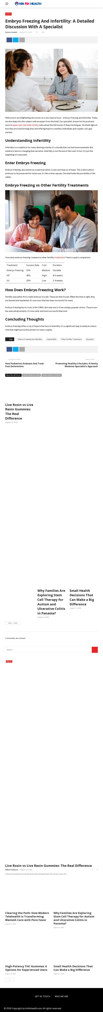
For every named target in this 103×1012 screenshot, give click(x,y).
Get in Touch (42, 996)
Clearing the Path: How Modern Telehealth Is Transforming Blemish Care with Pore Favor (27, 916)
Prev (10, 623)
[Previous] (7, 979)
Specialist (90, 339)
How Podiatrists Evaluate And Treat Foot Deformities (24, 365)
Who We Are (61, 996)
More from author (31, 375)
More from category (52, 375)
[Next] (12, 979)
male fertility (51, 339)
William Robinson (11, 870)
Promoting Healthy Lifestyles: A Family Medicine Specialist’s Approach (77, 365)
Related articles (13, 375)
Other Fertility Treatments (71, 339)
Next (16, 623)
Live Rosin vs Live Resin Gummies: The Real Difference (48, 865)
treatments (59, 257)
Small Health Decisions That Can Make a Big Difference (82, 597)
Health (8, 14)
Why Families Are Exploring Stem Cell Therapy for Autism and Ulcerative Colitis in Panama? (51, 601)
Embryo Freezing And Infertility (30, 339)
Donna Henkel (11, 32)
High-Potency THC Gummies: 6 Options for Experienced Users (26, 968)
